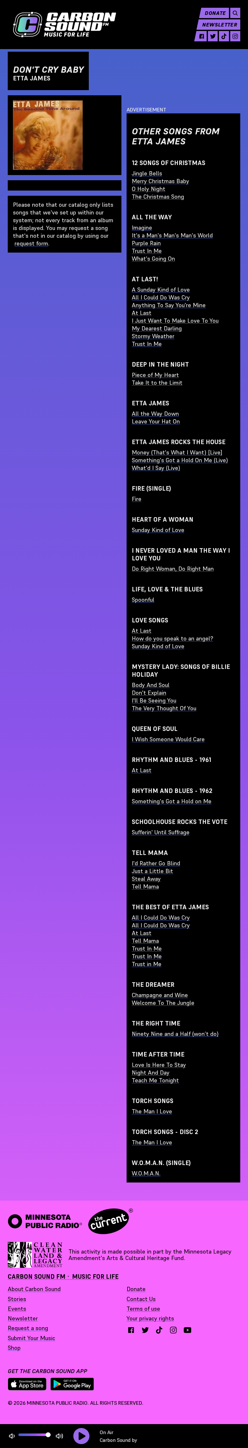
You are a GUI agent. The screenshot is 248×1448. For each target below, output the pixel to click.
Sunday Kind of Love (158, 530)
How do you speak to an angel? (172, 638)
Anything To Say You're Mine (169, 305)
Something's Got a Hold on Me (172, 801)
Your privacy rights (150, 1318)
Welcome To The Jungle (163, 1002)
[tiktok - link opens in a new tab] (224, 36)
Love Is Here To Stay (159, 1064)
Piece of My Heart (155, 375)
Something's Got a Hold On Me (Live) (180, 460)
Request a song (28, 1328)
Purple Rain (146, 243)
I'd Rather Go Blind (156, 863)
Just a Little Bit (152, 871)
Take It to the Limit (157, 382)
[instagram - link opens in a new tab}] (173, 1330)
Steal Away (146, 878)
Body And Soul (151, 685)
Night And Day (151, 1072)
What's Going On (153, 258)
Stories (17, 1299)
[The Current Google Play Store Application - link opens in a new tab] (72, 1384)
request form (31, 243)
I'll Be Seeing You (154, 700)
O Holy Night (148, 189)
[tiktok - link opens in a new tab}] (159, 1330)
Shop (14, 1347)
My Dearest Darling (157, 328)
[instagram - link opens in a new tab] (235, 36)
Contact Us (141, 1299)
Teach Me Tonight (155, 1080)
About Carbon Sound (34, 1289)
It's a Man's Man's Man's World (172, 235)
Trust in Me (146, 964)
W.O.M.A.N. (146, 1173)
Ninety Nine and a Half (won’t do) (175, 1033)
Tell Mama (145, 886)
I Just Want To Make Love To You (175, 320)
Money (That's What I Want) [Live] (177, 452)
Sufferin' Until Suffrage (161, 832)
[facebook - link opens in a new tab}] (131, 1330)
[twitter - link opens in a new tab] (213, 36)
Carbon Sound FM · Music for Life (63, 1276)
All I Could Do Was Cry (161, 297)
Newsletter (219, 24)
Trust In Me (147, 251)
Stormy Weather (153, 336)
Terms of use (143, 1308)
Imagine (142, 227)
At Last (141, 313)
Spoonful (143, 599)
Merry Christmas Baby (160, 181)
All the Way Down (155, 413)
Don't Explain (149, 692)
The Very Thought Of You (164, 708)
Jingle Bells (147, 173)
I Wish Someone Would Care (168, 739)
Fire (136, 499)
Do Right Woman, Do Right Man (173, 568)
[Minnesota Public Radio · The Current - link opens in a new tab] (70, 1221)
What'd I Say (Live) (156, 468)
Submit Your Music (31, 1338)
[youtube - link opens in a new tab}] (187, 1330)
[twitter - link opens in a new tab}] (145, 1330)
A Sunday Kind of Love (161, 289)
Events (17, 1308)
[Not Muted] (12, 1436)
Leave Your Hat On (156, 421)
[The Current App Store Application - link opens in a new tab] (27, 1384)
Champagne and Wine (160, 995)
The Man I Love (152, 1111)
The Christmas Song (158, 196)
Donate (215, 13)
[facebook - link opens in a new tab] (202, 36)
